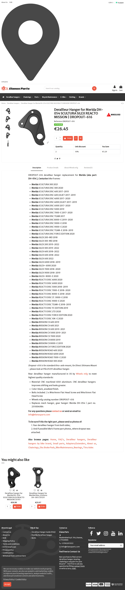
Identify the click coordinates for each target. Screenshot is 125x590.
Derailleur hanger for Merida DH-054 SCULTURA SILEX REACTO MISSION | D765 (13, 496)
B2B (11, 2)
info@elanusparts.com (39, 414)
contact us (57, 411)
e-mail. (73, 568)
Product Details (52, 168)
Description (37, 168)
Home (53, 439)
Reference (58, 121)
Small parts (58, 443)
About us (91, 443)
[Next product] (123, 103)
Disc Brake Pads (47, 447)
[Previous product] (122, 103)
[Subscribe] (121, 545)
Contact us (7, 532)
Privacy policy (8, 550)
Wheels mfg (82, 374)
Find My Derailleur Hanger (42, 535)
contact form (79, 566)
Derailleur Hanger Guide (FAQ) (43, 532)
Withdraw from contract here (14, 556)
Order (69, 138)
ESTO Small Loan (9, 547)
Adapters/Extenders (75, 443)
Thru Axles (88, 447)
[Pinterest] (59, 159)
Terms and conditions (11, 544)
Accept (7, 584)
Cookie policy (8, 553)
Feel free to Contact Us (69, 551)
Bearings (78, 447)
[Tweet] (57, 159)
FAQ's (61, 439)
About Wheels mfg (71, 168)
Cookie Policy (21, 579)
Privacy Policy (9, 579)
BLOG (34, 538)
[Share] (55, 159)
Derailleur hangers (75, 439)
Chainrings (33, 447)
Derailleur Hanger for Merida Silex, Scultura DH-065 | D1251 (38, 495)
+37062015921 (67, 543)
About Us (4, 2)
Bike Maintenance (64, 447)
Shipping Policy (9, 541)
